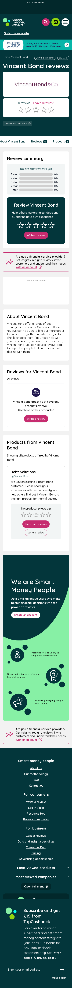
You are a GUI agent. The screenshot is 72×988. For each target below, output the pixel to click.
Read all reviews (36, 524)
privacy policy (46, 958)
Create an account (25, 615)
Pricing (36, 853)
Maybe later (59, 977)
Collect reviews (36, 835)
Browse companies (36, 819)
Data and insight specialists (36, 841)
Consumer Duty (36, 847)
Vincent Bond (20, 57)
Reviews (38, 141)
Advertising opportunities (36, 859)
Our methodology (36, 774)
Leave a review (43, 103)
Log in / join (36, 807)
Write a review (36, 235)
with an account (26, 267)
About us (36, 768)
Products (60, 141)
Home (6, 57)
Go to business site (16, 33)
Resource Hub (36, 813)
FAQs (36, 780)
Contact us (36, 785)
